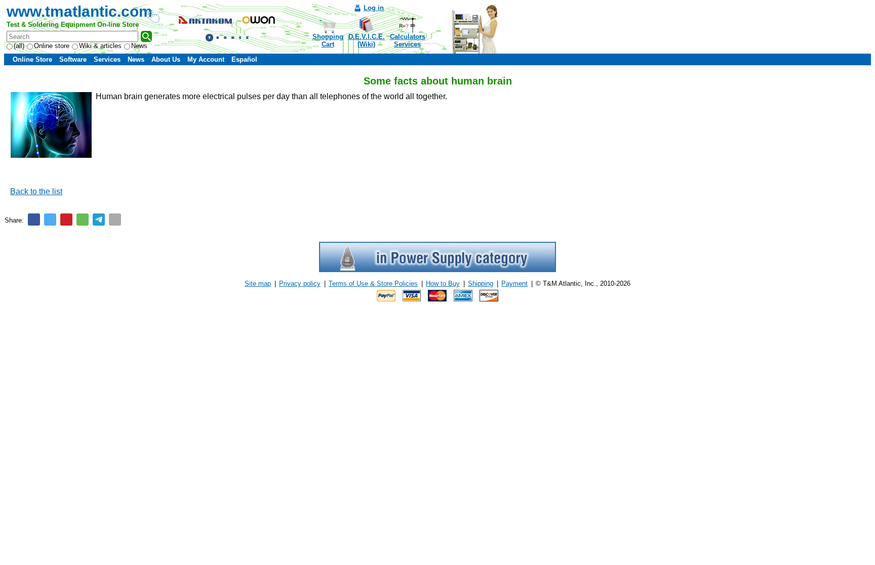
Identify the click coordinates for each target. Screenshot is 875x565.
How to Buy (443, 283)
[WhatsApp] (82, 219)
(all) (19, 46)
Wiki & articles (100, 46)
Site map (258, 283)
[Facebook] (34, 219)
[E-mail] (115, 219)
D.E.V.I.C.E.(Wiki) (366, 40)
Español (244, 59)
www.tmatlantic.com (79, 11)
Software (73, 59)
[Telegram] (99, 219)
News (139, 46)
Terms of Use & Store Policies (373, 283)
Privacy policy (300, 283)
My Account (205, 59)
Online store (51, 46)
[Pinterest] (66, 219)
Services (107, 59)
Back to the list (36, 191)
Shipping (480, 283)
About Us (165, 59)
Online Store (32, 59)
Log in (374, 8)
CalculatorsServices (407, 40)
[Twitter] (50, 219)
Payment (514, 283)
